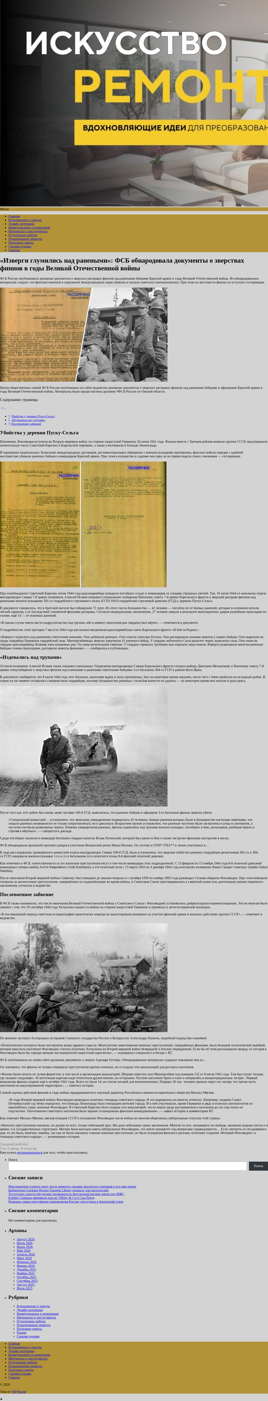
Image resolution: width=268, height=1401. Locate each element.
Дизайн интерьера (21, 224)
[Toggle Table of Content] (3, 409)
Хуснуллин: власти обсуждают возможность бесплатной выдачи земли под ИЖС (66, 1194)
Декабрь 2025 (26, 1269)
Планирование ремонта (25, 239)
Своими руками (19, 246)
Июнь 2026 (25, 1247)
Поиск (13, 1159)
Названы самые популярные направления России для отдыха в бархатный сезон (65, 1201)
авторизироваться (29, 1152)
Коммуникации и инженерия (29, 227)
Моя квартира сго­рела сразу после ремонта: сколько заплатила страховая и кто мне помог (72, 1186)
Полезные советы (21, 242)
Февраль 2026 (26, 1262)
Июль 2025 (24, 1288)
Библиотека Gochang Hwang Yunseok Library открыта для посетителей (58, 1190)
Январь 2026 (26, 1265)
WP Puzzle (19, 1391)
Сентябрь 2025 (27, 1281)
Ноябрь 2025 (26, 1273)
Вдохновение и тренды (25, 220)
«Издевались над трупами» (28, 420)
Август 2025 (26, 1284)
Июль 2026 (24, 1243)
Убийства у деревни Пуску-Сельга (33, 416)
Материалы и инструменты (28, 231)
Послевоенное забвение (26, 423)
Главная (14, 216)
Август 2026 (26, 1239)
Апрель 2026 (26, 1254)
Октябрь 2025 (26, 1277)
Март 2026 (24, 1258)
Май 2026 (24, 1250)
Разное (21, 1332)
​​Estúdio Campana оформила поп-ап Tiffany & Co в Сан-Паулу (51, 1198)
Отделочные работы (22, 235)
